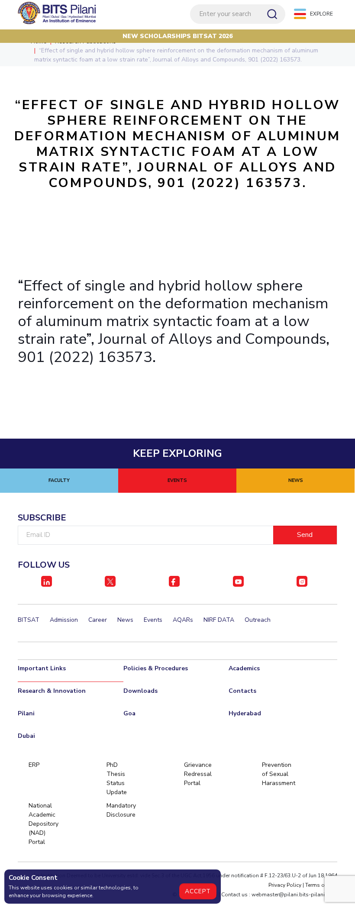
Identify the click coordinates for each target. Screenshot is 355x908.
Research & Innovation (52, 691)
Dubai (26, 736)
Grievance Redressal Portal (198, 774)
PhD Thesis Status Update (116, 778)
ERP (34, 765)
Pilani (26, 713)
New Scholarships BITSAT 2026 (177, 36)
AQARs (183, 620)
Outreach (258, 620)
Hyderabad (245, 713)
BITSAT (28, 620)
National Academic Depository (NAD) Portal (43, 823)
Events (153, 620)
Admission (64, 620)
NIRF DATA (218, 620)
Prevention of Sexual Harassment (276, 774)
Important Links (42, 668)
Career (97, 620)
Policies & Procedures (155, 668)
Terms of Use (321, 885)
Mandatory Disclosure (121, 810)
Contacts (242, 691)
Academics (244, 668)
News (125, 620)
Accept (198, 891)
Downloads (140, 691)
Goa (129, 713)
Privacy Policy (284, 885)
